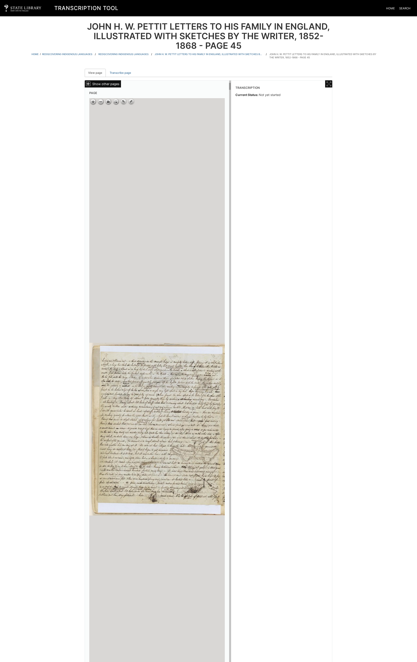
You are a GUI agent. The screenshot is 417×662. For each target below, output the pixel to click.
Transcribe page (120, 72)
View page (97, 72)
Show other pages (105, 84)
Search (404, 8)
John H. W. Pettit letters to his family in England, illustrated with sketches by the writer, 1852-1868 (209, 54)
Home (390, 8)
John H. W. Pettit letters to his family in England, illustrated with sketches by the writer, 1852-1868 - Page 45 (322, 56)
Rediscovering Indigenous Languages (67, 54)
